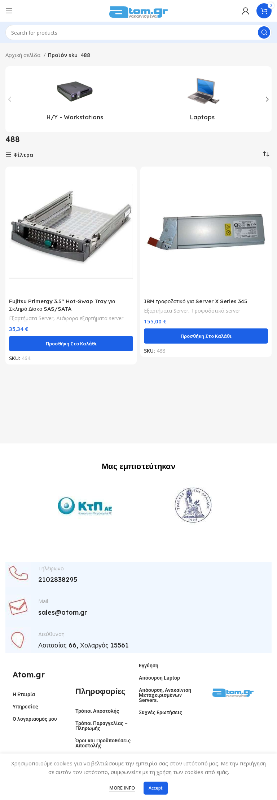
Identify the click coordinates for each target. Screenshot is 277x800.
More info (122, 787)
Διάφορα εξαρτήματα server (89, 318)
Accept (156, 788)
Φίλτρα (23, 155)
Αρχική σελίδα (23, 54)
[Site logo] (138, 10)
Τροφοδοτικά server (215, 310)
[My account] (245, 11)
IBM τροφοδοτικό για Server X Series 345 (195, 301)
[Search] (264, 32)
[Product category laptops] (202, 99)
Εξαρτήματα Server (31, 318)
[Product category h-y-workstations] (75, 99)
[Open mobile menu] (9, 11)
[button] (71, 343)
